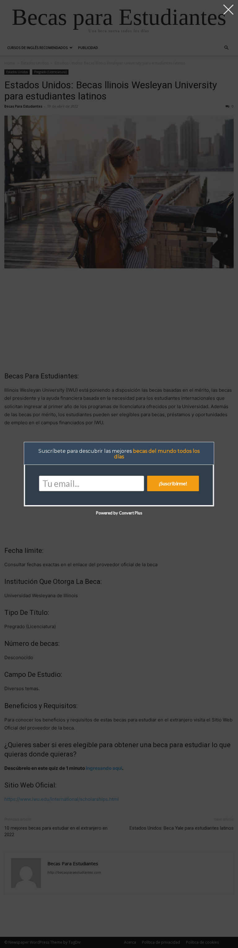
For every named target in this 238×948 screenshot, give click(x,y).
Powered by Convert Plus (119, 512)
